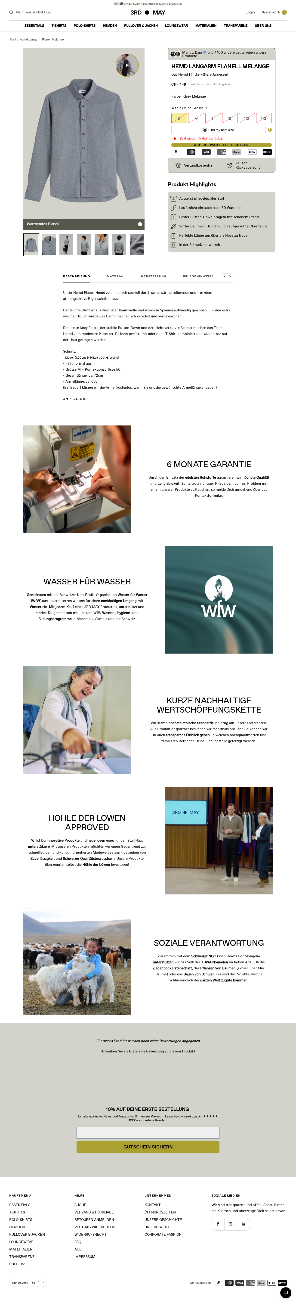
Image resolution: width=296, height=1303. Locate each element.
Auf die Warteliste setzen (221, 145)
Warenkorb (273, 12)
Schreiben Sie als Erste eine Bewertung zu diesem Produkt (148, 1051)
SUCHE (80, 1205)
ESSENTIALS (34, 26)
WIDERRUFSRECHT (90, 1234)
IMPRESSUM (84, 1257)
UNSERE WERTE (158, 1227)
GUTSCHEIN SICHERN (148, 1147)
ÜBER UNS (263, 26)
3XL (264, 119)
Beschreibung (76, 276)
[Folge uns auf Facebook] (218, 1224)
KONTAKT (153, 1205)
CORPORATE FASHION (163, 1234)
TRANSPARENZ (235, 26)
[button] (148, 1051)
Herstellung (153, 276)
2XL (247, 119)
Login (250, 12)
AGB (78, 1249)
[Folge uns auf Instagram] (230, 1224)
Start (12, 39)
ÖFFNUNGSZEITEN (160, 1212)
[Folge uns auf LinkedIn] (243, 1224)
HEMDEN (110, 26)
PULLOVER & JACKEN (141, 26)
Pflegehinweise (198, 276)
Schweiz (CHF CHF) (26, 1283)
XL (230, 119)
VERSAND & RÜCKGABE (94, 1212)
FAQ (77, 1242)
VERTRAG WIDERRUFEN (94, 1227)
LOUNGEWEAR (176, 26)
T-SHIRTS (59, 26)
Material (115, 276)
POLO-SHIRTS (85, 26)
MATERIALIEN (205, 26)
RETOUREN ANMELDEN (94, 1220)
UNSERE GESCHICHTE (163, 1220)
